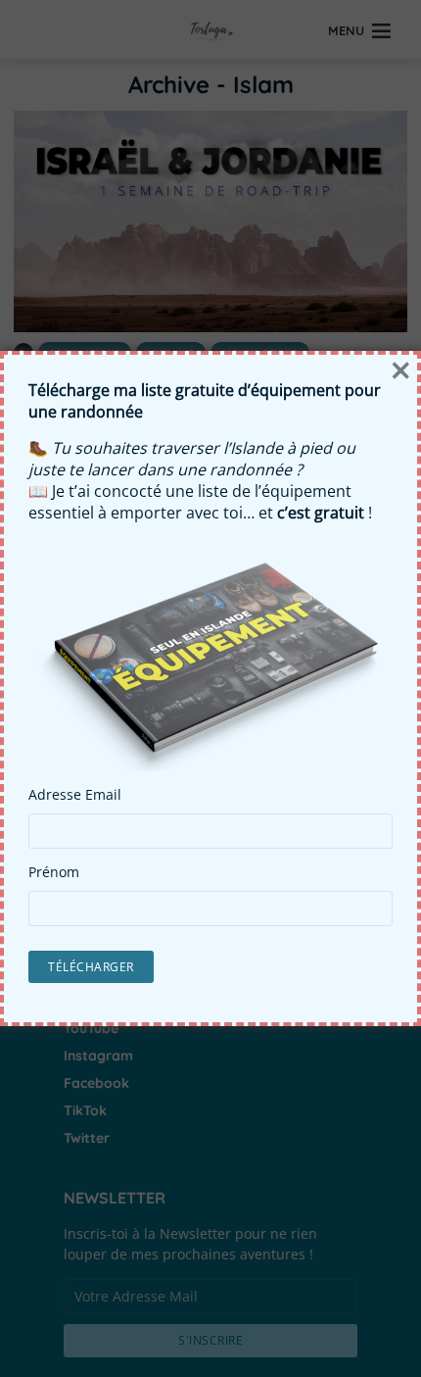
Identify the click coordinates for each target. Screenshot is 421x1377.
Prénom (53, 872)
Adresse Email (74, 795)
